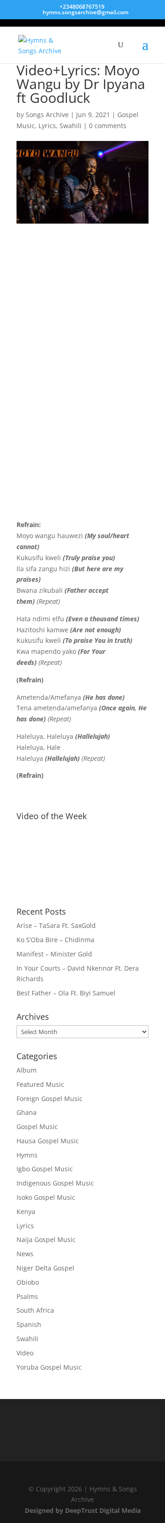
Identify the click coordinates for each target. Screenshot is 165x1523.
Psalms (27, 1296)
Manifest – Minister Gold (54, 954)
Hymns (27, 1155)
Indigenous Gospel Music (55, 1183)
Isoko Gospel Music (45, 1197)
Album (26, 1070)
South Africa (35, 1310)
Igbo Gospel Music (44, 1168)
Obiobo (27, 1282)
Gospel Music (37, 1126)
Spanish (28, 1324)
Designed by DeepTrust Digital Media (83, 1510)
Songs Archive (47, 114)
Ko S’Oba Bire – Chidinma (55, 939)
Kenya (25, 1211)
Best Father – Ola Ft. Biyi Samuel (66, 993)
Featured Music (40, 1084)
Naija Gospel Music (46, 1239)
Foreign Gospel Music (49, 1098)
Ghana (26, 1112)
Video (24, 1353)
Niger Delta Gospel (45, 1268)
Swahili (71, 125)
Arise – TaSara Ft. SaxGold (56, 925)
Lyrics (47, 125)
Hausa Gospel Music (47, 1140)
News (24, 1253)
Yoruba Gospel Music (49, 1367)
